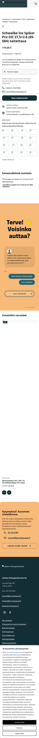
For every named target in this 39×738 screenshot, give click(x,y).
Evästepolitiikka (8, 639)
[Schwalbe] (8, 26)
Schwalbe (5, 22)
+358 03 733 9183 (12, 88)
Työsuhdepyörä (8, 635)
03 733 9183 (13, 532)
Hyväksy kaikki (19, 722)
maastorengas (16, 19)
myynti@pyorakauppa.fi (15, 91)
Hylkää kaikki (19, 733)
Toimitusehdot (8, 632)
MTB (23, 19)
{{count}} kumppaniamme (16, 652)
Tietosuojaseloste (9, 643)
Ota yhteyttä (7, 620)
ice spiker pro (6, 19)
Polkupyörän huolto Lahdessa (14, 624)
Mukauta (19, 728)
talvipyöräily (13, 22)
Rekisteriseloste (8, 628)
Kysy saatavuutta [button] (19, 98)
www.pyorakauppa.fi (10, 606)
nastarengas (30, 19)
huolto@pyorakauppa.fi (11, 601)
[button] (4, 492)
